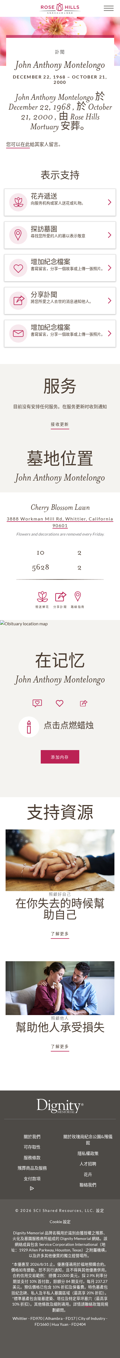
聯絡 (89, 1304)
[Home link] (60, 7)
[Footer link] (32, 1188)
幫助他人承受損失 (60, 1025)
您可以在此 (18, 144)
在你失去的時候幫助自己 (60, 906)
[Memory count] (37, 702)
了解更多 (60, 933)
